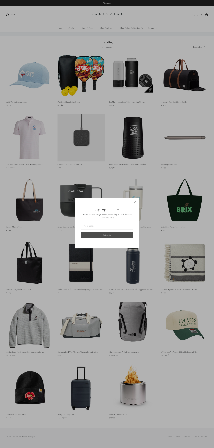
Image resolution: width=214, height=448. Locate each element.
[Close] (135, 202)
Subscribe (107, 235)
